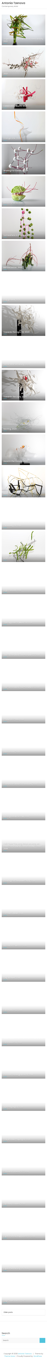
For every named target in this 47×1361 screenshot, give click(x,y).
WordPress (38, 1356)
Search (42, 1340)
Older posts (8, 1312)
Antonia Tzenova (13, 3)
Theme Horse (9, 1356)
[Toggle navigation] (44, 4)
